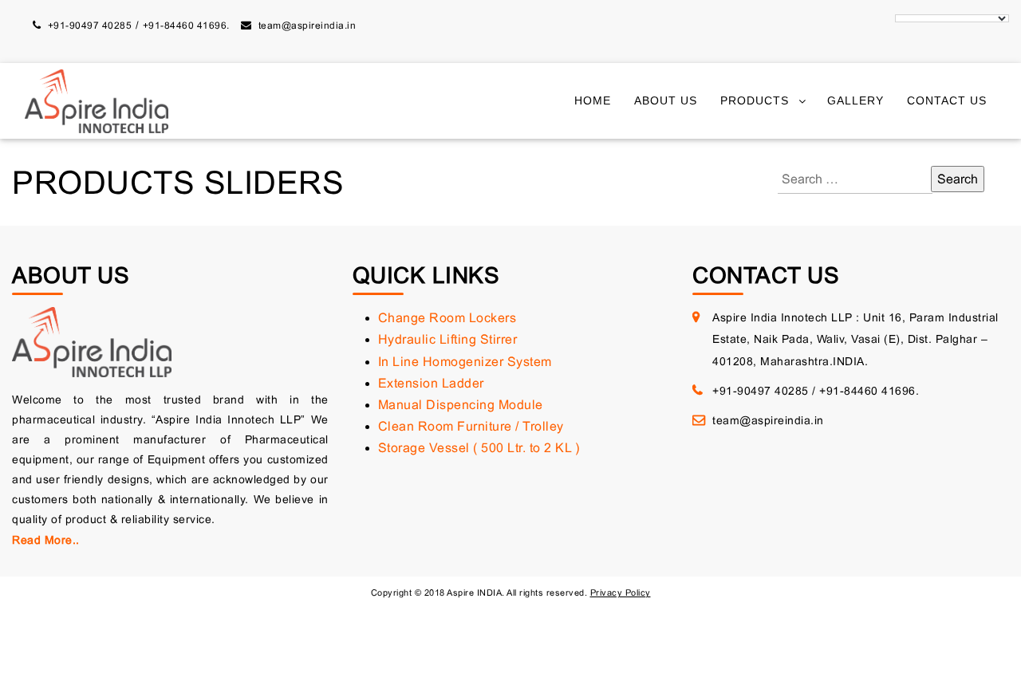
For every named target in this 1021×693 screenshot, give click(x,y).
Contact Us (947, 101)
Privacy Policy (620, 592)
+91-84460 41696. (186, 25)
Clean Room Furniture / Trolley (471, 426)
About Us (665, 101)
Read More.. (46, 540)
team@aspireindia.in (307, 25)
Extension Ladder (431, 383)
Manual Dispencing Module (460, 404)
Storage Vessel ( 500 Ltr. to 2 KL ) (479, 448)
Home (592, 101)
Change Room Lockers (447, 318)
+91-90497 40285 (90, 25)
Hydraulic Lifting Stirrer (448, 339)
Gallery (855, 101)
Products (754, 101)
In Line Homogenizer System (465, 361)
